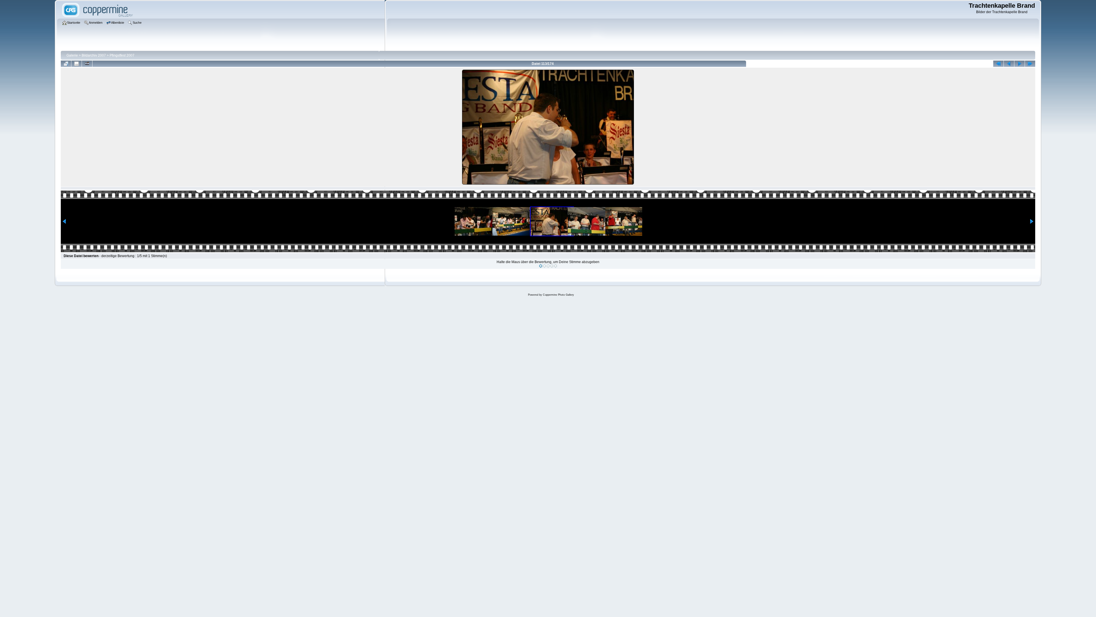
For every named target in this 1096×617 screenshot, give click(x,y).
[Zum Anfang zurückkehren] (998, 64)
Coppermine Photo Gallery (558, 294)
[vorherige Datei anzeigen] (1009, 64)
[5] (555, 266)
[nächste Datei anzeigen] (1019, 64)
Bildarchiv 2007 (94, 55)
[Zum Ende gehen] (1030, 64)
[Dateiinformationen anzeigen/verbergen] (76, 64)
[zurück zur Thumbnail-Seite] (66, 64)
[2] (544, 266)
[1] (541, 266)
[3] (548, 266)
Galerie (72, 55)
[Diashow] (87, 64)
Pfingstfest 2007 (122, 55)
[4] (552, 266)
